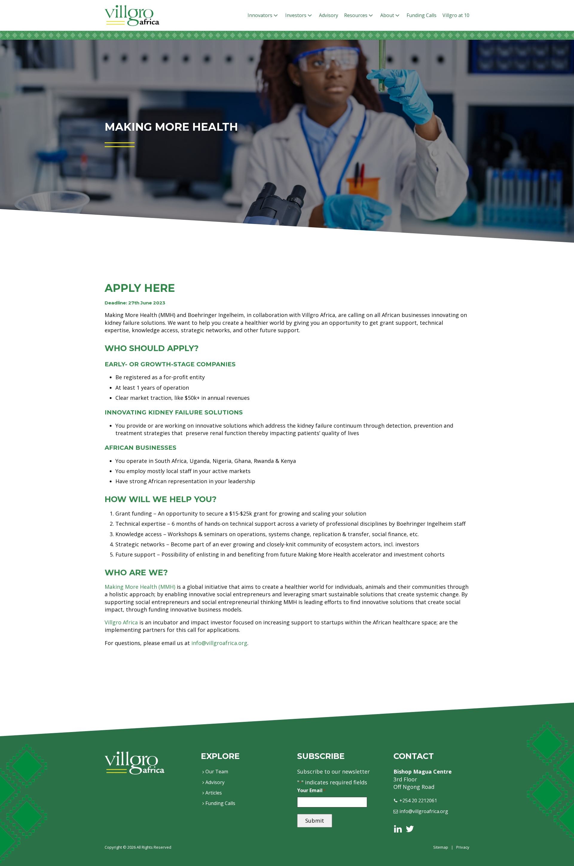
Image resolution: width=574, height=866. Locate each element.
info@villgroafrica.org (219, 643)
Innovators (260, 15)
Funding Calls (421, 15)
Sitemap (440, 847)
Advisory (328, 15)
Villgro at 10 (455, 15)
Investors (295, 15)
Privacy (462, 847)
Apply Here (140, 288)
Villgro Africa (121, 622)
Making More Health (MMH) (140, 586)
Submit (314, 820)
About (387, 15)
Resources (355, 15)
